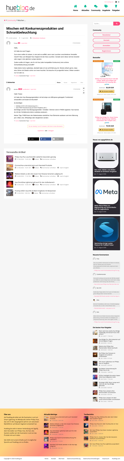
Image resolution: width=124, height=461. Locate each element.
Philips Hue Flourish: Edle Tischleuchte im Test (104, 424)
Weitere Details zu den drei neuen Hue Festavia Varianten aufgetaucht (64, 424)
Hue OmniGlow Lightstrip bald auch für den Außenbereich (63, 431)
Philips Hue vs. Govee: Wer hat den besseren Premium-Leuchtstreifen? (103, 437)
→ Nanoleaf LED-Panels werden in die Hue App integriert (106, 296)
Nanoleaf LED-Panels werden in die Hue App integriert (63, 445)
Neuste (65, 82)
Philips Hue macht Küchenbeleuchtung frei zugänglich (63, 438)
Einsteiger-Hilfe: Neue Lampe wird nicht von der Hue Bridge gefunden (109, 384)
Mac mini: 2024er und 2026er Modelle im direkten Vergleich (105, 170)
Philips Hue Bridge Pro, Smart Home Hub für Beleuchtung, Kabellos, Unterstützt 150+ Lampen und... (106, 119)
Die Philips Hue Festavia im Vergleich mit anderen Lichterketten (107, 354)
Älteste (58, 82)
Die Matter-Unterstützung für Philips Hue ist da (108, 369)
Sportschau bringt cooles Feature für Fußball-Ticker (104, 244)
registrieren (41, 130)
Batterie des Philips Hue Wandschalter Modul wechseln (108, 347)
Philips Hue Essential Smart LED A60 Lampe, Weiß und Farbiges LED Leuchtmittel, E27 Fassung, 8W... (106, 80)
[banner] (20, 8)
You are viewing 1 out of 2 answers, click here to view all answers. (45, 126)
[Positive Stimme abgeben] (84, 88)
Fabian (37, 159)
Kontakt (106, 40)
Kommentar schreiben (49, 159)
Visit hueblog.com (108, 2)
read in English (64, 168)
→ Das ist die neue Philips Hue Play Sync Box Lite (106, 284)
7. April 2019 (32, 75)
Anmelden (106, 46)
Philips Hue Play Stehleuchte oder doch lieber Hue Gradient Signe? (104, 417)
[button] (33, 139)
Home (46, 459)
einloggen (51, 130)
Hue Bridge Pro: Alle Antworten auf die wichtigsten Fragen (109, 340)
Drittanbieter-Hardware (38, 38)
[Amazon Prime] (106, 85)
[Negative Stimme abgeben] (84, 93)
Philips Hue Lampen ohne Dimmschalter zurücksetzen (107, 391)
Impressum (105, 459)
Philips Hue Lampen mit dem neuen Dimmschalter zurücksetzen (109, 398)
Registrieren (106, 51)
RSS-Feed (61, 459)
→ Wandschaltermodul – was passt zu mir (104, 308)
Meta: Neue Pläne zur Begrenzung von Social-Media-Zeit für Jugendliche (105, 207)
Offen (81, 82)
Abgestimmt (74, 82)
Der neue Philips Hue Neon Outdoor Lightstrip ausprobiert (104, 430)
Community (11, 20)
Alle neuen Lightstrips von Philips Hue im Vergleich (109, 362)
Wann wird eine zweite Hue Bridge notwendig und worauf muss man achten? (109, 332)
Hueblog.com (17, 442)
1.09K (20, 89)
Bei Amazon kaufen (107, 91)
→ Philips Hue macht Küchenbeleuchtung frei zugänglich (106, 270)
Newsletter (106, 35)
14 (19, 43)
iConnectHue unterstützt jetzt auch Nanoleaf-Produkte (64, 417)
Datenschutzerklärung (74, 459)
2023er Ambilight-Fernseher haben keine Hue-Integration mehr (109, 376)
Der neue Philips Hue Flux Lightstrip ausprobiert (104, 444)
